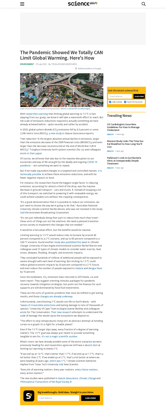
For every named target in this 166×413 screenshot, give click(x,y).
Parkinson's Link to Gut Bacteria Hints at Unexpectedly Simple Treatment (124, 160)
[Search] (143, 4)
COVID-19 (92, 162)
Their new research (61, 312)
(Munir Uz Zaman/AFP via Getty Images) (75, 108)
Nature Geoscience (68, 378)
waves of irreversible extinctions (38, 305)
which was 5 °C (57, 360)
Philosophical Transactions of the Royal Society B (45, 381)
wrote (23, 312)
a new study (55, 133)
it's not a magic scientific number (59, 336)
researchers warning (37, 113)
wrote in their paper (31, 153)
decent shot (91, 345)
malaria (79, 268)
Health (110, 134)
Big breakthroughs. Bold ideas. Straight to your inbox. (66, 392)
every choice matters (86, 369)
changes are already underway (56, 296)
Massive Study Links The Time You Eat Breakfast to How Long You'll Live (125, 144)
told (22, 212)
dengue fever (95, 268)
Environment (27, 64)
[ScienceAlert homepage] (83, 4)
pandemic (25, 165)
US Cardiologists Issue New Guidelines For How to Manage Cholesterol (123, 127)
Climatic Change (87, 378)
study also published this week (70, 242)
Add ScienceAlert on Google (89, 68)
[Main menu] (22, 4)
